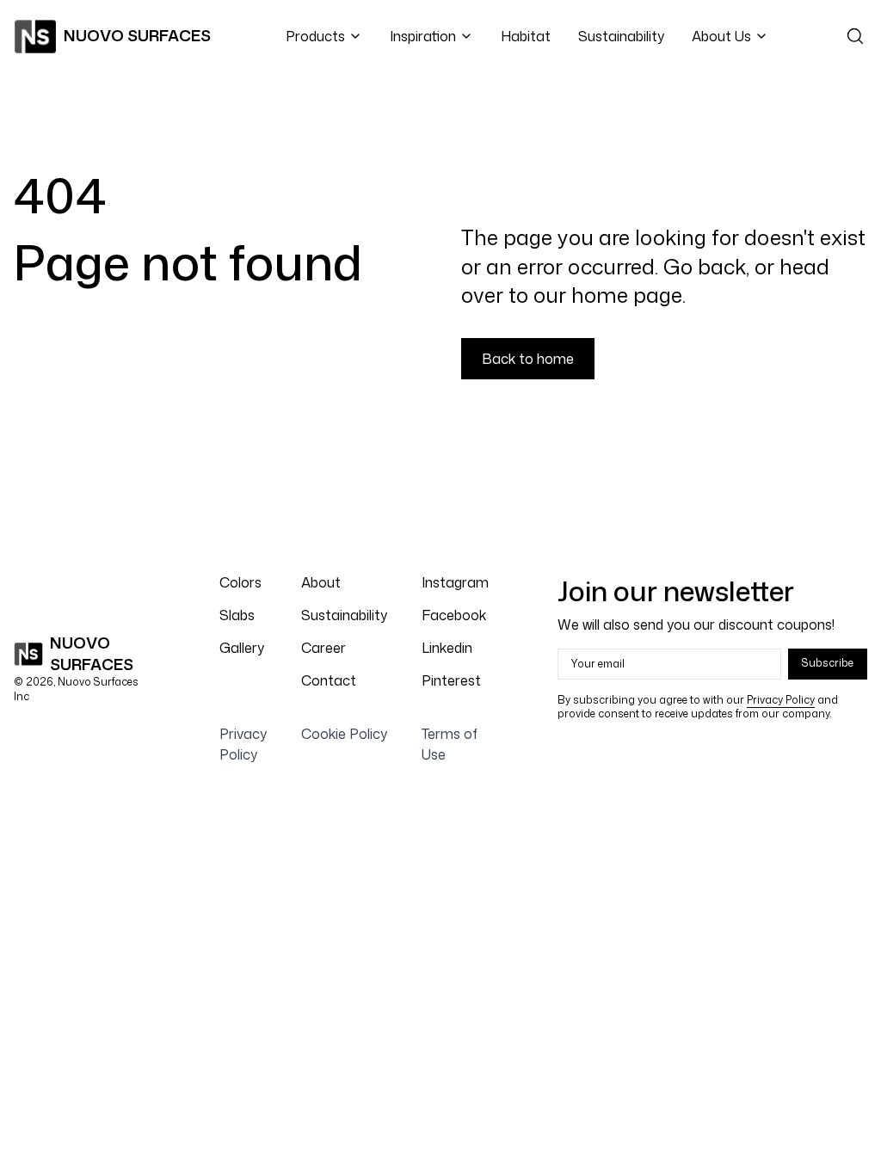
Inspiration (423, 36)
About (321, 582)
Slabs (237, 615)
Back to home (528, 358)
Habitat (526, 36)
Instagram (455, 582)
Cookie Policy (344, 733)
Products (315, 36)
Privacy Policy (781, 699)
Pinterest (451, 680)
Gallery (241, 647)
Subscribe (827, 662)
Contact (328, 680)
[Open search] (855, 36)
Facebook (454, 615)
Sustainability (621, 36)
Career (323, 647)
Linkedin (447, 647)
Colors (240, 582)
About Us (721, 36)
